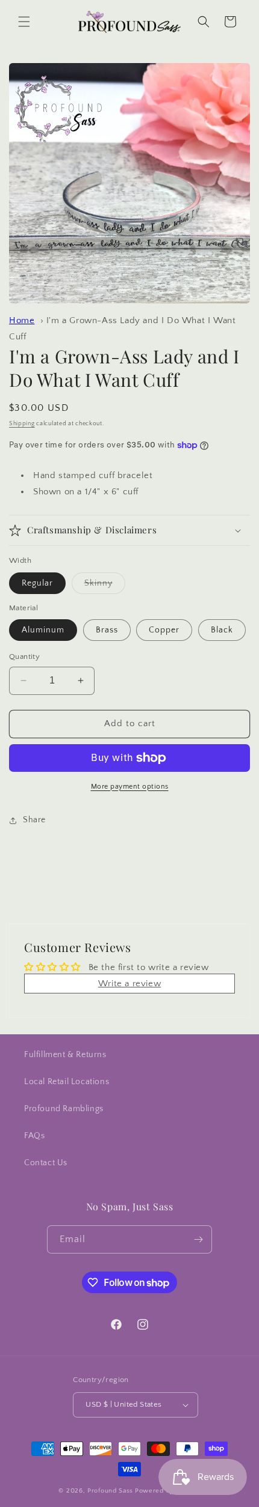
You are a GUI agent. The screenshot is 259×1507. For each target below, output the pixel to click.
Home (21, 320)
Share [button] (34, 820)
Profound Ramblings (64, 1109)
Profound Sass (110, 1490)
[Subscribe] (198, 1239)
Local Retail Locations (66, 1082)
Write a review (129, 983)
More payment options (130, 786)
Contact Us (45, 1163)
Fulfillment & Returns (65, 1055)
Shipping (22, 423)
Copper (164, 630)
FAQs (34, 1136)
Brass (107, 630)
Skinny (104, 586)
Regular (37, 583)
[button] (24, 21)
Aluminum (43, 630)
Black (222, 630)
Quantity (24, 656)
